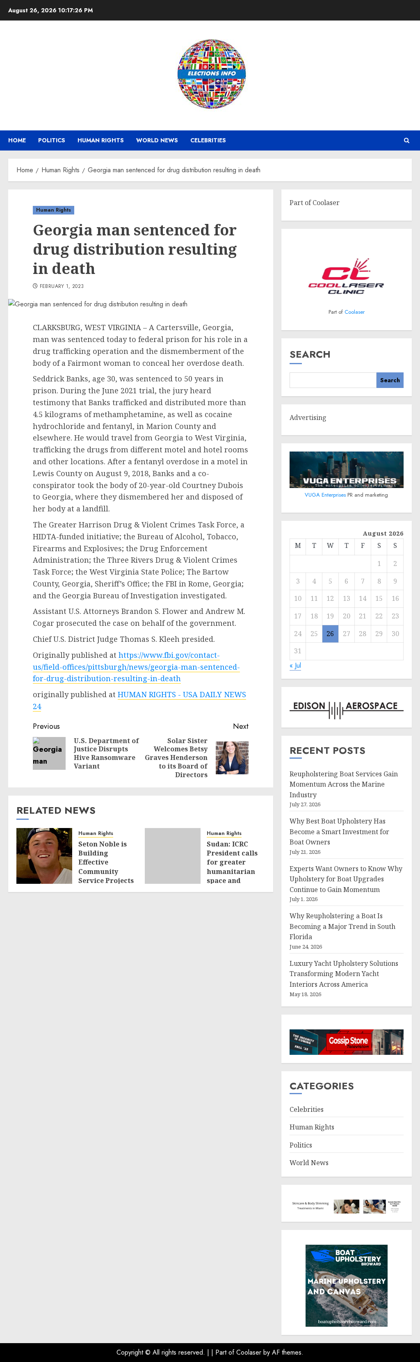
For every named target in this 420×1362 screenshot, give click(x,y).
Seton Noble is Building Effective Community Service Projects (106, 862)
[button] (407, 140)
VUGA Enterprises (326, 495)
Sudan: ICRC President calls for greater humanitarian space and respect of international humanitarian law (232, 881)
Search (310, 354)
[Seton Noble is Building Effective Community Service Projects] (44, 856)
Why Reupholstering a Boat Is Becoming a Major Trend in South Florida (342, 926)
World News (157, 140)
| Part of (223, 1352)
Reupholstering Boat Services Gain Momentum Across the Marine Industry (344, 784)
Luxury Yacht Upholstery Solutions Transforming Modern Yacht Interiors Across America (344, 974)
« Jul (295, 665)
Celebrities (208, 140)
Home (17, 140)
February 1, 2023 (62, 286)
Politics (51, 140)
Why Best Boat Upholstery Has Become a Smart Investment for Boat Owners (339, 831)
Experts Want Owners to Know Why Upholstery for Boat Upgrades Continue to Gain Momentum (346, 879)
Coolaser (355, 312)
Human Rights (101, 140)
